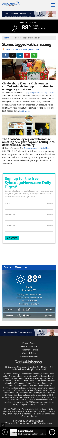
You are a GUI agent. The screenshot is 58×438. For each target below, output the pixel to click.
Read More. (24, 111)
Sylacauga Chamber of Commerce (26, 373)
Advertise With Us (29, 356)
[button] (53, 5)
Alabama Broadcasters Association (28, 388)
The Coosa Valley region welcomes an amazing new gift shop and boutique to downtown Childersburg (28, 142)
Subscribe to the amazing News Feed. (22, 49)
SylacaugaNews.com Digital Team (40, 92)
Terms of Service (29, 346)
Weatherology (45, 423)
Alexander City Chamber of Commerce (29, 380)
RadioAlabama (19, 369)
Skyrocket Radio (37, 420)
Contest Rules (29, 353)
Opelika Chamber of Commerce (20, 385)
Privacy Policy (29, 343)
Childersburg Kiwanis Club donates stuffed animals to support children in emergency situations (27, 86)
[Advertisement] (29, 14)
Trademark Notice (29, 349)
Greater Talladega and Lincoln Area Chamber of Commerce (30, 377)
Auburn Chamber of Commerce (39, 383)
